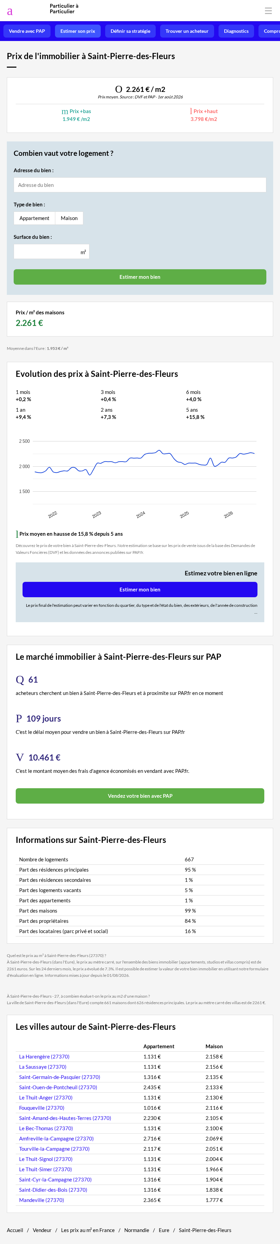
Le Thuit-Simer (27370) (45, 1169)
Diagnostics (236, 31)
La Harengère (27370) (44, 1056)
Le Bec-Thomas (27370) (46, 1128)
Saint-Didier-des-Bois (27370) (53, 1190)
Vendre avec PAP (27, 31)
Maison (69, 218)
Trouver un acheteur (187, 31)
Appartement (34, 218)
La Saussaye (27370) (43, 1067)
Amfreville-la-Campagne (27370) (56, 1138)
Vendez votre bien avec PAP (140, 796)
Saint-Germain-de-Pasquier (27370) (59, 1077)
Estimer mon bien (140, 589)
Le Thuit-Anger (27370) (46, 1097)
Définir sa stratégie (130, 31)
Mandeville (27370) (41, 1200)
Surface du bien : (33, 237)
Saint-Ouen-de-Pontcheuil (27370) (58, 1087)
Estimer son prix (77, 31)
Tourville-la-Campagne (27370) (54, 1149)
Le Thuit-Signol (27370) (46, 1159)
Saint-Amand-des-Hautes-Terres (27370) (65, 1118)
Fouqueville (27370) (42, 1108)
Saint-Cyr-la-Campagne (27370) (55, 1179)
